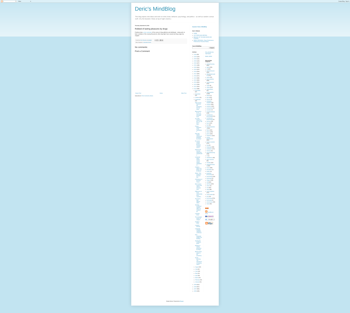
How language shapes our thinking (198, 236)
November (197, 94)
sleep (208, 189)
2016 (195, 75)
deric (208, 97)
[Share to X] (159, 40)
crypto (208, 85)
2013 (195, 82)
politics (208, 171)
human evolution (211, 142)
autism (208, 77)
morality (208, 162)
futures (208, 132)
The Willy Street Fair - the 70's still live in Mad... (198, 121)
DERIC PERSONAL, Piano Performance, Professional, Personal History (204, 41)
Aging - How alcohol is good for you (198, 175)
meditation (209, 149)
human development (210, 138)
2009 (195, 284)
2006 (195, 291)
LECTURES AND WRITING (200, 35)
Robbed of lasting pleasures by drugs (198, 247)
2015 (195, 78)
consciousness (210, 82)
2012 (195, 84)
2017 (195, 73)
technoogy (209, 200)
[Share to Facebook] (161, 40)
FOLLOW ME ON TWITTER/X (209, 53)
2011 (195, 86)
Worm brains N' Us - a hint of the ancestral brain (198, 114)
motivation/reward (147, 42)
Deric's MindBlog (155, 9)
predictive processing (209, 174)
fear (207, 125)
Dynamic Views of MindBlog (199, 26)
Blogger (182, 301)
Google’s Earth (197, 222)
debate (208, 95)
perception (209, 169)
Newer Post (138, 93)
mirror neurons (210, 159)
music (208, 167)
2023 (195, 61)
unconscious (210, 202)
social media (210, 194)
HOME (195, 33)
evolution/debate (211, 111)
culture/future (210, 89)
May (196, 273)
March (197, 277)
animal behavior (211, 71)
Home (161, 93)
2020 (195, 67)
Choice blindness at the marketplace (198, 129)
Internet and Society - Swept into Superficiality (198, 152)
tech (208, 196)
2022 (195, 63)
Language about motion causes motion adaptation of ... (198, 161)
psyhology (209, 178)
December (197, 90)
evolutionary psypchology (210, 118)
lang (208, 145)
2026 (195, 54)
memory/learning (211, 152)
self (207, 182)
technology (209, 198)
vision (208, 203)
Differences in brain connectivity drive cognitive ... (198, 194)
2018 (195, 71)
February (197, 280)
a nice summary (147, 32)
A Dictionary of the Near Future (198, 181)
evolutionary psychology (210, 115)
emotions (209, 106)
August (197, 267)
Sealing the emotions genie (198, 242)
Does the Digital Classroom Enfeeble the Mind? (198, 136)
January (197, 282)
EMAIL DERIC (208, 56)
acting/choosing (210, 64)
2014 (195, 80)
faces (208, 123)
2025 (195, 56)
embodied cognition (209, 101)
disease (208, 99)
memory (209, 150)
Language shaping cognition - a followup (198, 230)
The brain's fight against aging (198, 200)
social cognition (210, 191)
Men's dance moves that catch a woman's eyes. (198, 186)
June (196, 271)
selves (208, 185)
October (197, 97)
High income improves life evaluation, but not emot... (198, 106)
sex (207, 187)
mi (207, 155)
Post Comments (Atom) (147, 95)
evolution (209, 110)
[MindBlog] (209, 216)
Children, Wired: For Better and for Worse (198, 169)
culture (208, 87)
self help (209, 184)
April (196, 275)
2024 (195, 58)
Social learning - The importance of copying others (198, 261)
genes (208, 133)
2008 (195, 286)
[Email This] (155, 40)
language (209, 147)
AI (207, 69)
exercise (209, 121)
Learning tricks (197, 214)
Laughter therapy (197, 226)
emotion (209, 104)
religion (208, 180)
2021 (195, 65)
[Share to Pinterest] (162, 40)
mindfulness (210, 157)
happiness (209, 135)
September (198, 99)
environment (210, 108)
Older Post (183, 93)
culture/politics (210, 92)
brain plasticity (210, 79)
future (208, 130)
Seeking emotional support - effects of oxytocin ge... (198, 208)
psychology (209, 176)
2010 (195, 88)
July (196, 269)
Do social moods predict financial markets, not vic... (198, 144)
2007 (195, 289)
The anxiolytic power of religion (198, 218)
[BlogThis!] (157, 40)
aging (208, 67)
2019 (195, 69)
